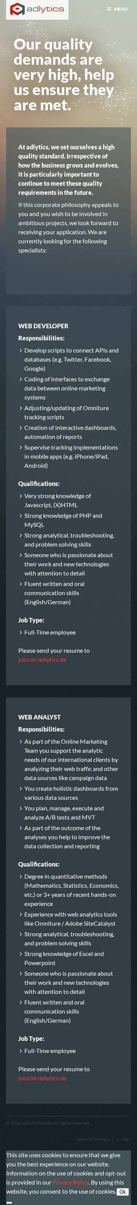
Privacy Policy (71, 1182)
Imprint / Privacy (93, 1139)
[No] (9, 1203)
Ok (122, 1192)
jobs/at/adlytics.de (42, 659)
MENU (120, 9)
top (125, 1139)
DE (18, 7)
